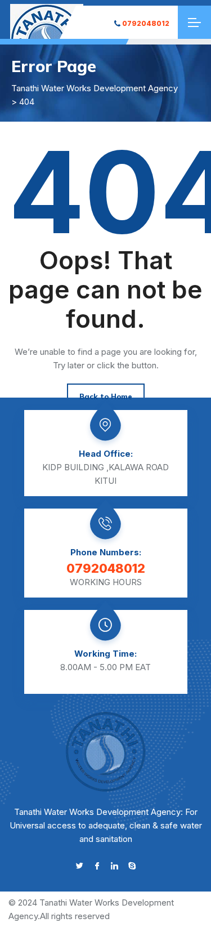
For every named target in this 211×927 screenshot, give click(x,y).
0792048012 (145, 23)
